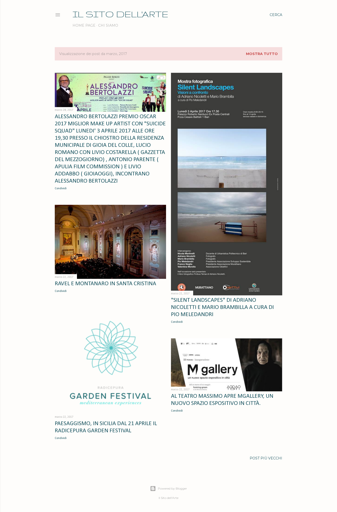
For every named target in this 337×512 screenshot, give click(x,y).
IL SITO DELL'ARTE (120, 14)
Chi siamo (108, 25)
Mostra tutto (262, 54)
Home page (84, 25)
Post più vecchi (266, 458)
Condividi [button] (61, 188)
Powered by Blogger (172, 488)
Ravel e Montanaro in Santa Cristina (105, 284)
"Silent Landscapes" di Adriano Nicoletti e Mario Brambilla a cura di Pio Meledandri (222, 307)
